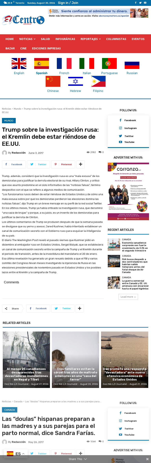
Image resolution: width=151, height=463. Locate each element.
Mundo (17, 108)
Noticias (6, 108)
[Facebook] (135, 3)
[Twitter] (140, 3)
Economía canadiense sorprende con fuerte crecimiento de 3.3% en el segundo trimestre (135, 247)
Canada (126, 239)
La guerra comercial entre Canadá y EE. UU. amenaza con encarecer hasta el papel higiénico (135, 285)
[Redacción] (5, 152)
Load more (127, 296)
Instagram (130, 128)
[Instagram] (120, 128)
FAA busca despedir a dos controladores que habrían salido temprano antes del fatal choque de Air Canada (134, 266)
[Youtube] (145, 3)
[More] (80, 164)
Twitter (129, 136)
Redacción (19, 152)
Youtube (129, 142)
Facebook (130, 120)
